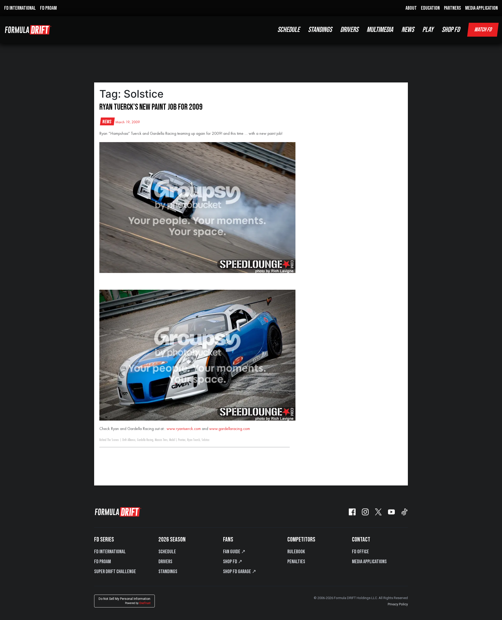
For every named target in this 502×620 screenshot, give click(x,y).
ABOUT (411, 8)
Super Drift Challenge (115, 571)
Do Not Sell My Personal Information (124, 601)
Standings (167, 571)
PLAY (427, 29)
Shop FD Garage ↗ (239, 571)
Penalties (296, 561)
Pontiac (182, 440)
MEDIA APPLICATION (481, 8)
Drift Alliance (128, 440)
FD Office (360, 552)
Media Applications (369, 561)
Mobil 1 (172, 440)
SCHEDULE (288, 29)
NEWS (407, 29)
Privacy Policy (398, 604)
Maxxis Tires (161, 440)
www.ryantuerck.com (184, 429)
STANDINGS (320, 29)
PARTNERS (452, 8)
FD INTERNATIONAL (20, 8)
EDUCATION (430, 8)
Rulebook (296, 552)
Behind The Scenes (109, 440)
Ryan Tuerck (193, 440)
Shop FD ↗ (232, 561)
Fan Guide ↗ (234, 552)
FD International (110, 552)
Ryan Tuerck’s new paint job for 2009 (151, 107)
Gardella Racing (145, 440)
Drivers (165, 561)
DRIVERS (349, 29)
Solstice (205, 440)
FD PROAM (48, 8)
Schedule (167, 552)
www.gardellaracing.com (229, 429)
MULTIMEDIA (380, 29)
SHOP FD (451, 29)
